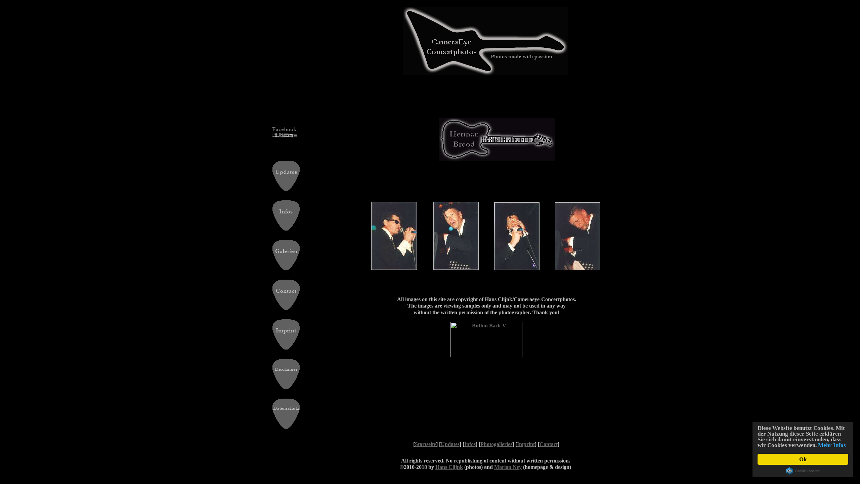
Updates (450, 444)
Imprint (526, 444)
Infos (470, 444)
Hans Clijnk (449, 467)
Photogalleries (496, 444)
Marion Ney (508, 467)
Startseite (425, 444)
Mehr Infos (832, 445)
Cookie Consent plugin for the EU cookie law (803, 471)
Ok (803, 459)
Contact (549, 444)
